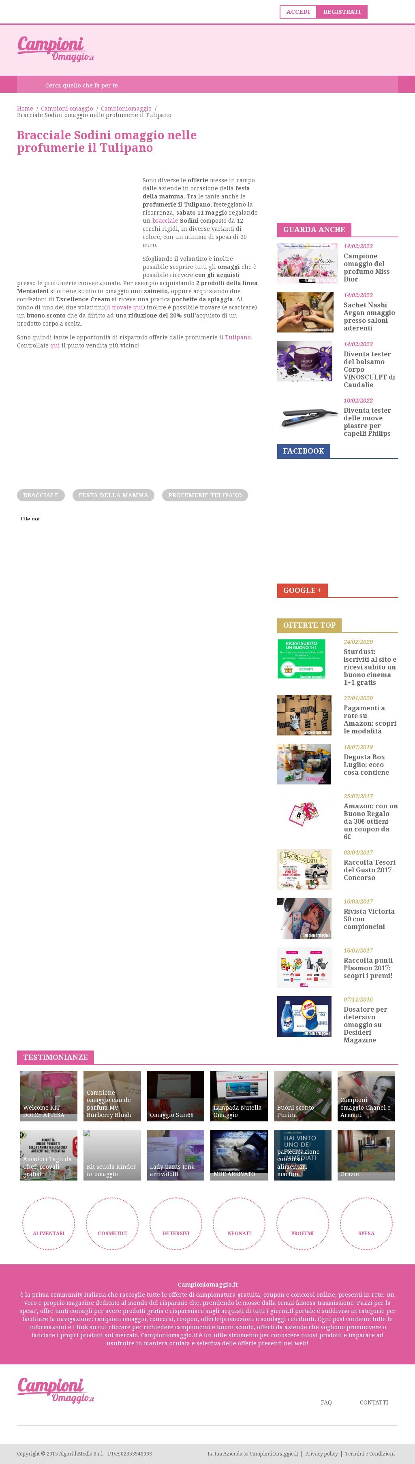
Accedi (298, 12)
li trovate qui (124, 307)
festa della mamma (113, 495)
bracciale (165, 220)
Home (25, 108)
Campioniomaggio (126, 108)
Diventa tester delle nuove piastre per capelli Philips (367, 422)
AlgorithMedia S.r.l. (81, 1454)
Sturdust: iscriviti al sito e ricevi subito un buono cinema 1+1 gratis (370, 667)
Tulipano (238, 337)
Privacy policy (321, 1454)
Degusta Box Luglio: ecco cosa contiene (366, 764)
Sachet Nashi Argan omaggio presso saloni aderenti (369, 316)
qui (55, 345)
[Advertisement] (250, 49)
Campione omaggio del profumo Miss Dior (367, 267)
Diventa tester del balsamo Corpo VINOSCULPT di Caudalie (369, 369)
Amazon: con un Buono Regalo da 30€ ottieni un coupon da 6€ (371, 821)
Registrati (342, 12)
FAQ (326, 1402)
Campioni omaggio (67, 108)
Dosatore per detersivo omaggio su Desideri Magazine (365, 1025)
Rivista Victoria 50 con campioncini (369, 919)
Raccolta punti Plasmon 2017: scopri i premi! (368, 968)
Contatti (374, 1402)
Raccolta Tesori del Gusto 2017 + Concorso (370, 870)
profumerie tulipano (205, 495)
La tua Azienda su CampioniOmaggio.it (253, 1454)
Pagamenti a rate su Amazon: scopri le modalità (370, 719)
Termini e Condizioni (370, 1454)
